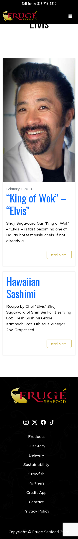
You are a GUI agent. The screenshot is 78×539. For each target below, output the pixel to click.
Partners (36, 483)
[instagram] (26, 422)
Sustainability (36, 464)
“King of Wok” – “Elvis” (36, 204)
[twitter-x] (34, 422)
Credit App (36, 492)
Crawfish (36, 473)
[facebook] (43, 422)
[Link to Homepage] (21, 15)
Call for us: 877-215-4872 (39, 3)
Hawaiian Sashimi (23, 287)
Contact (36, 501)
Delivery (36, 455)
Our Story (37, 445)
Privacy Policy (36, 511)
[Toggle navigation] (70, 15)
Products (36, 436)
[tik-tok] (52, 422)
